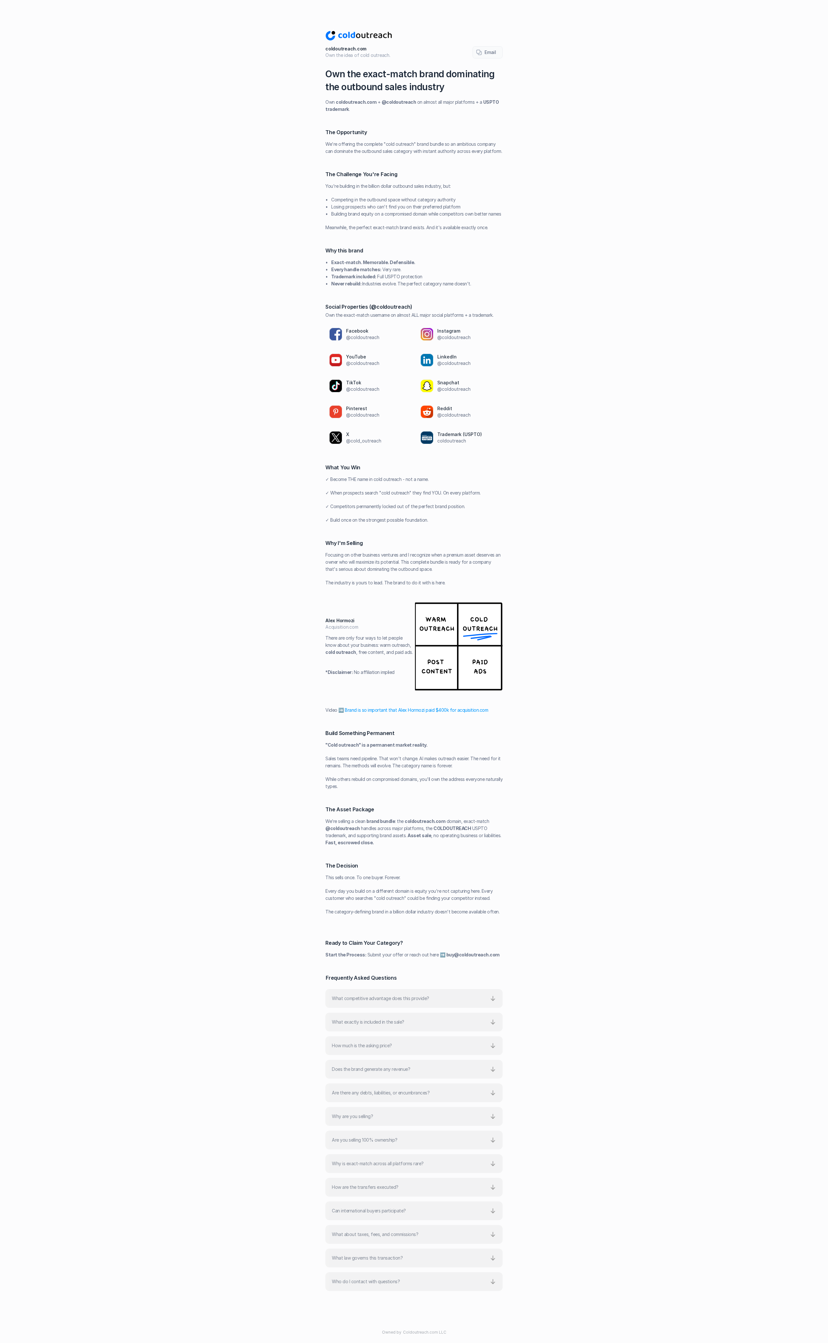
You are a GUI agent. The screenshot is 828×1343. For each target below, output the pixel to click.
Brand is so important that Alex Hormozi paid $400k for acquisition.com (416, 710)
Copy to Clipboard (487, 52)
